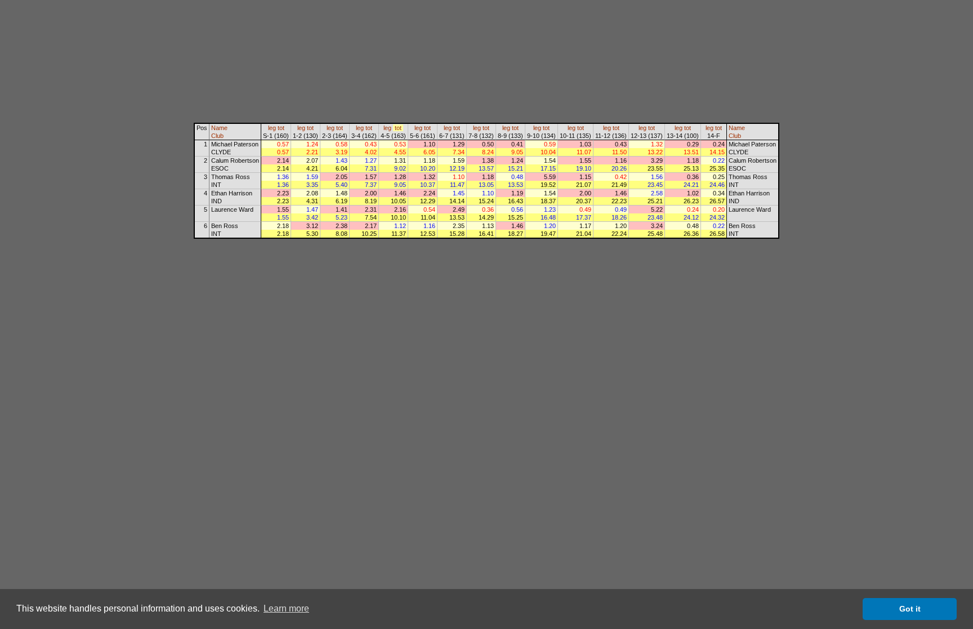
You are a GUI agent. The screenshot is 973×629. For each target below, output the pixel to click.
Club (217, 135)
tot (281, 127)
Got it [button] (910, 608)
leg (272, 127)
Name (219, 127)
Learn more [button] (286, 608)
